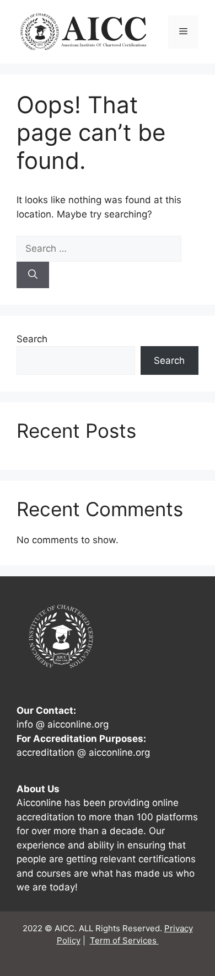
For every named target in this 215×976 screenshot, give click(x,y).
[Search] (33, 275)
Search (32, 338)
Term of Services (124, 940)
